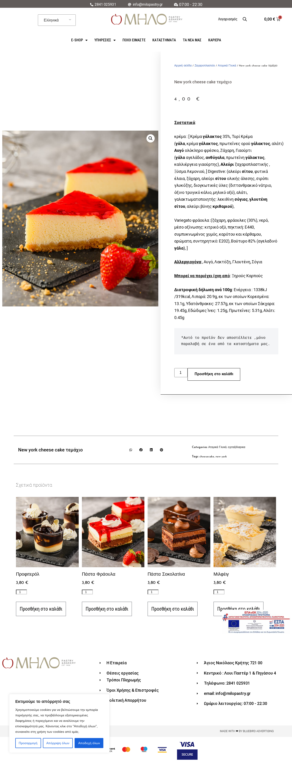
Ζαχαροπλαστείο (205, 65)
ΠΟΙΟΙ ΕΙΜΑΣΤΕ (134, 40)
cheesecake (206, 456)
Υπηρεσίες (102, 40)
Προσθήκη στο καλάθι (214, 374)
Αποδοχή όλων (89, 743)
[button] (131, 450)
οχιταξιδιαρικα (236, 447)
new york (221, 456)
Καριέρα (214, 40)
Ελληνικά (51, 20)
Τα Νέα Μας (192, 40)
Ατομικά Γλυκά (227, 65)
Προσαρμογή (28, 743)
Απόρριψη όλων (57, 743)
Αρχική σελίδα (183, 65)
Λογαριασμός (227, 19)
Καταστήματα (164, 40)
